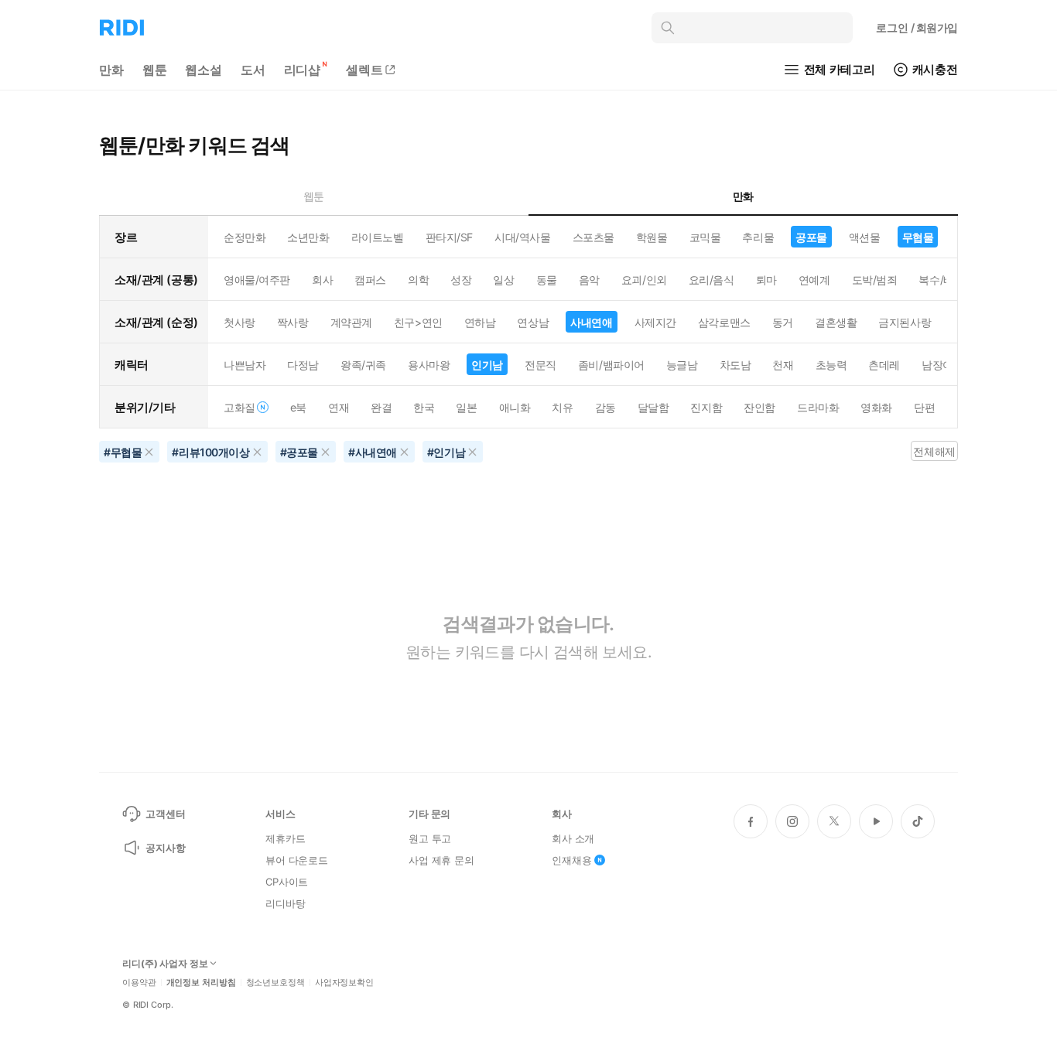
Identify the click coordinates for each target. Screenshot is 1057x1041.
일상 (503, 279)
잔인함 (759, 407)
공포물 (811, 237)
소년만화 (308, 237)
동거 (782, 322)
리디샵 (302, 69)
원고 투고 (430, 838)
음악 (589, 279)
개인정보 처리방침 (201, 983)
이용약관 (139, 983)
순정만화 (244, 237)
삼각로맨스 (724, 322)
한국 (423, 407)
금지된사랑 (904, 322)
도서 (253, 69)
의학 (418, 279)
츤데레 (884, 364)
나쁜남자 (244, 364)
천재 (782, 364)
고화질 (239, 407)
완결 (381, 407)
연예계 (814, 279)
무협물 (918, 237)
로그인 (917, 27)
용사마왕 (429, 364)
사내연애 (591, 322)
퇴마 (766, 279)
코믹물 (705, 237)
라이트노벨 (377, 237)
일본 (466, 407)
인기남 (487, 364)
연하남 (480, 322)
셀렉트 (364, 69)
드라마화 (818, 407)
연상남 (533, 322)
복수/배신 (941, 279)
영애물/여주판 (257, 279)
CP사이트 (286, 881)
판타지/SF (449, 237)
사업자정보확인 (344, 983)
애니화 (515, 407)
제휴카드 (285, 838)
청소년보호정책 (275, 983)
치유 (562, 407)
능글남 (682, 364)
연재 (338, 407)
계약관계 (351, 322)
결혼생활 (836, 322)
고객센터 (165, 813)
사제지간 (655, 322)
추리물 (758, 237)
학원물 (652, 237)
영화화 (876, 407)
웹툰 (154, 69)
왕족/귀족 (363, 364)
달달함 (653, 407)
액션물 (865, 237)
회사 (322, 279)
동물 (546, 279)
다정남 (303, 364)
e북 (298, 407)
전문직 (540, 364)
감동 (605, 407)
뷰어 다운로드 (296, 860)
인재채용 (571, 860)
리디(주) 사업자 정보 (165, 963)
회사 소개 (573, 838)
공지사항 (165, 847)
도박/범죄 (875, 279)
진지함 (706, 407)
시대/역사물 (522, 237)
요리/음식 (711, 279)
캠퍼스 (370, 279)
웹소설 (203, 69)
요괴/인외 (644, 279)
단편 (924, 407)
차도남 (735, 364)
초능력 (831, 364)
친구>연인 (418, 322)
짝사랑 (293, 322)
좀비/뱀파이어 (611, 364)
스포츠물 (593, 237)
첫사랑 (239, 322)
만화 (111, 69)
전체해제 (934, 451)
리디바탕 (285, 903)
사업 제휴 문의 (441, 860)
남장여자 (942, 364)
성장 (460, 279)
